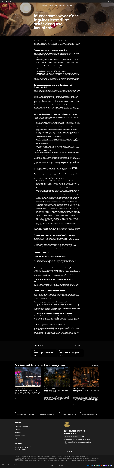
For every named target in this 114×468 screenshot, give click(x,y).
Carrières (16, 438)
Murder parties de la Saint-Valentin (85, 458)
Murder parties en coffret (32, 456)
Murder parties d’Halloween (26, 458)
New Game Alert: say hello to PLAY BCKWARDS (26, 390)
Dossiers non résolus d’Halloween (42, 458)
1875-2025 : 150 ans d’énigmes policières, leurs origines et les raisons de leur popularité (44, 354)
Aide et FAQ (17, 434)
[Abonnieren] (83, 436)
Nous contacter (18, 432)
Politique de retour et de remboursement (22, 426)
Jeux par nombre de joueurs (28, 460)
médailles (69, 220)
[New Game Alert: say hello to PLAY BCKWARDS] (28, 377)
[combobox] (100, 1)
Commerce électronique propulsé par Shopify (17, 464)
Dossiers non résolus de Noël (53, 458)
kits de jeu (41, 246)
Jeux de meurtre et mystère (20, 435)
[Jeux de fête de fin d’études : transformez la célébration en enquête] (86, 377)
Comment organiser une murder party (20, 457)
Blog (15, 437)
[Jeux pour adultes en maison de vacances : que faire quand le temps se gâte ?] (57, 377)
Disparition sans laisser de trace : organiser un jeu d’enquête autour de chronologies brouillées (69, 354)
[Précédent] (43, 1)
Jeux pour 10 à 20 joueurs (64, 460)
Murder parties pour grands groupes (82, 460)
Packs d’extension (60, 456)
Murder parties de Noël (34, 458)
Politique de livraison (18, 429)
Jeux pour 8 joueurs (56, 460)
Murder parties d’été (69, 458)
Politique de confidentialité (20, 424)
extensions (47, 123)
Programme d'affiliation (19, 431)
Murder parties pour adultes (18, 461)
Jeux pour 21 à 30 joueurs (72, 460)
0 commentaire (78, 345)
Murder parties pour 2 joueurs (84, 456)
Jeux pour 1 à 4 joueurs (36, 460)
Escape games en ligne (47, 456)
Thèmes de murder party (67, 456)
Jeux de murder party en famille (92, 460)
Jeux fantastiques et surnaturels (19, 459)
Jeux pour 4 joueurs (43, 460)
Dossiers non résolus (40, 456)
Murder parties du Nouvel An (62, 458)
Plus (15, 398)
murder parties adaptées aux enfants (43, 140)
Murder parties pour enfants (75, 456)
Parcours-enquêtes (53, 456)
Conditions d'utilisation (19, 427)
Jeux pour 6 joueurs (50, 460)
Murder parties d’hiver (76, 458)
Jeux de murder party (25, 456)
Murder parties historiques (94, 458)
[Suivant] (65, 1)
